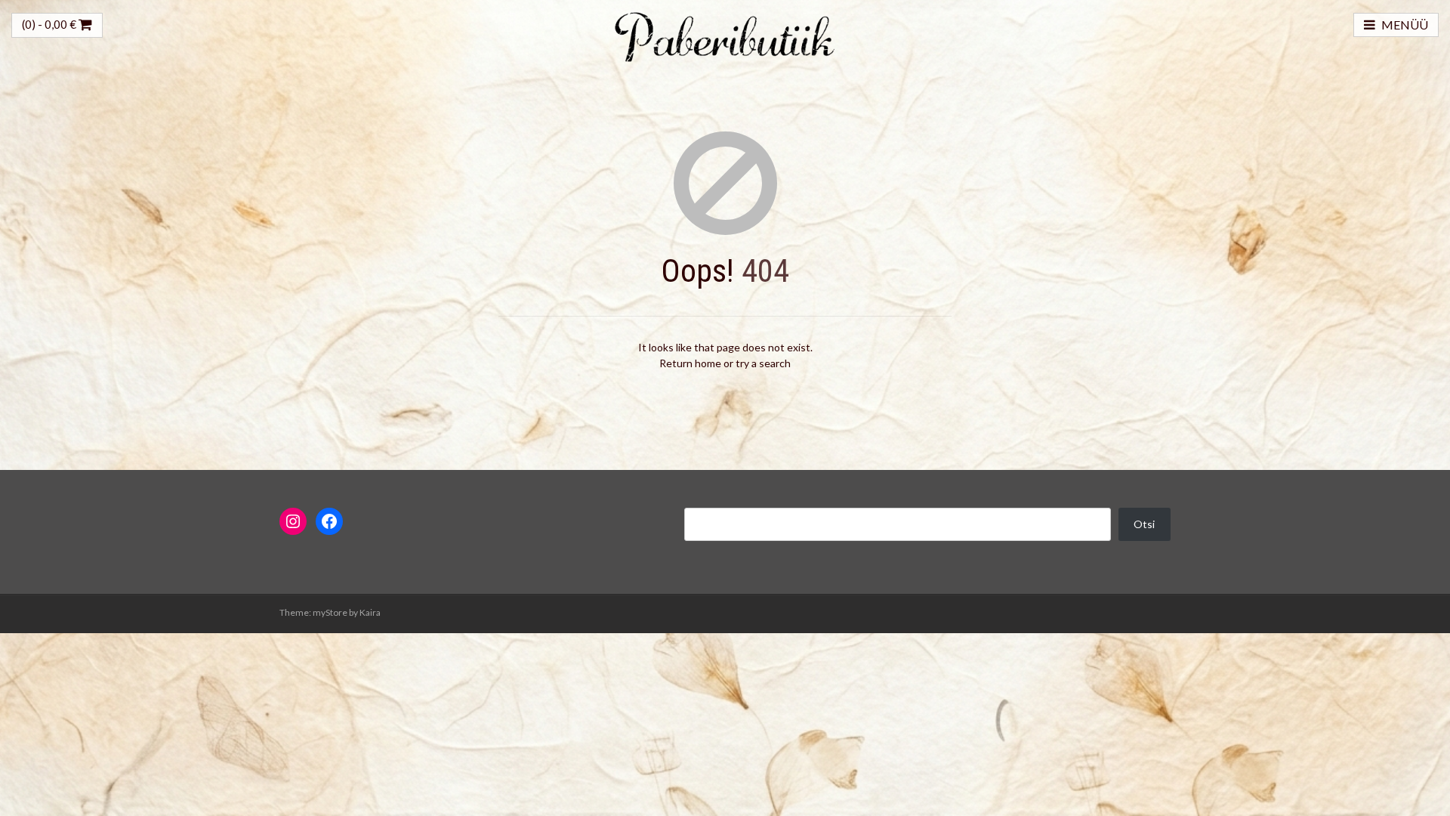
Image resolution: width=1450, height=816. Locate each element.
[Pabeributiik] (725, 35)
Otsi (1144, 524)
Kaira (370, 612)
